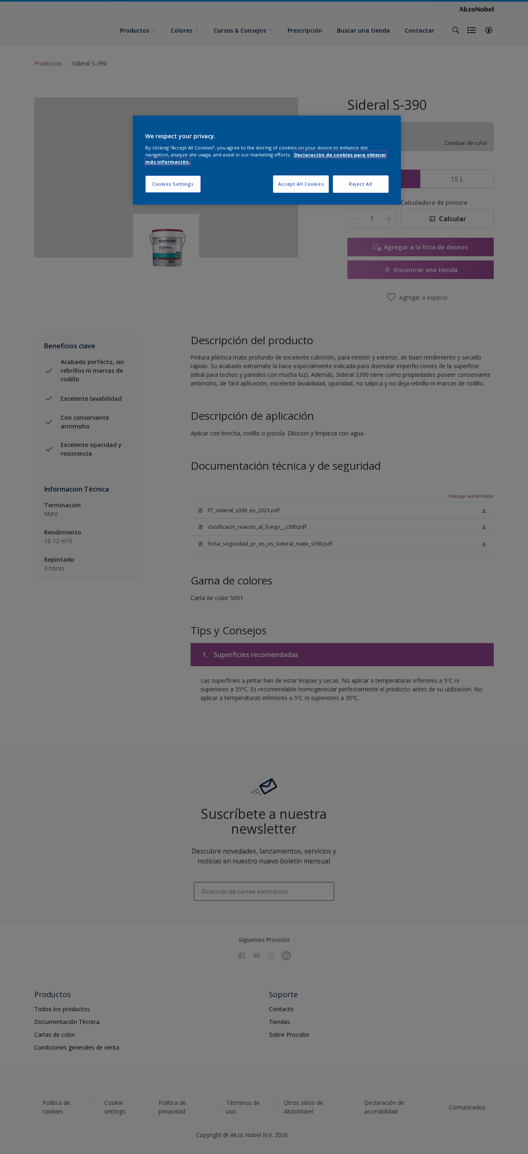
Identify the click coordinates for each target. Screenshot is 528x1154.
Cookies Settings (173, 184)
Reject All (360, 184)
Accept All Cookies (301, 184)
